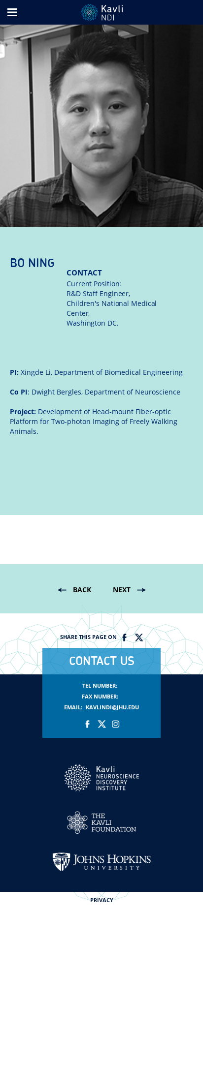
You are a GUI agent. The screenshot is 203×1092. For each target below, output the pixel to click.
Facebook (125, 637)
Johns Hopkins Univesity (101, 861)
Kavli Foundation (101, 822)
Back (82, 589)
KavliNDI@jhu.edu (112, 707)
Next (122, 589)
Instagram (115, 724)
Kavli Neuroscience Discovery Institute (102, 12)
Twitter (138, 637)
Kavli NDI (101, 777)
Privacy (101, 900)
